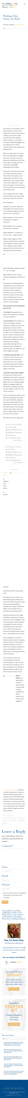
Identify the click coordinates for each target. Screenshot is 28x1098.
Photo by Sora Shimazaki (14, 125)
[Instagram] (9, 9)
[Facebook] (2, 9)
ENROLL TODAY (14, 1024)
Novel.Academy (18, 1087)
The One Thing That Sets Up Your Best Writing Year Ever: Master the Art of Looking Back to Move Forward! (13, 1044)
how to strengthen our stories (9, 817)
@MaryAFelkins (19, 25)
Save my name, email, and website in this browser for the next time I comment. (15, 895)
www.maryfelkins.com (10, 790)
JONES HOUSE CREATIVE (17, 1095)
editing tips (10, 815)
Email (5, 876)
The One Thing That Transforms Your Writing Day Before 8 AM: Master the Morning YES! (13, 1065)
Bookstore (14, 1088)
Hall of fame (21, 1088)
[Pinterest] (12, 9)
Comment (7, 846)
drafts (4, 815)
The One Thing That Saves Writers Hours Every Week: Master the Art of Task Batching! (13, 1051)
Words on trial (22, 820)
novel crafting (13, 820)
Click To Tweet (17, 440)
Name (5, 867)
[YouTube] (7, 9)
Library (11, 1087)
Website (6, 885)
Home (7, 1087)
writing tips (5, 823)
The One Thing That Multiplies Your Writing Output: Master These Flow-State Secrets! (13, 1058)
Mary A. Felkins (21, 817)
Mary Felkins (5, 820)
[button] (24, 4)
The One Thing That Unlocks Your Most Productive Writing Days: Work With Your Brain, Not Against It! (14, 1073)
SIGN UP (14, 989)
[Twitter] (5, 9)
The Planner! (6, 1088)
